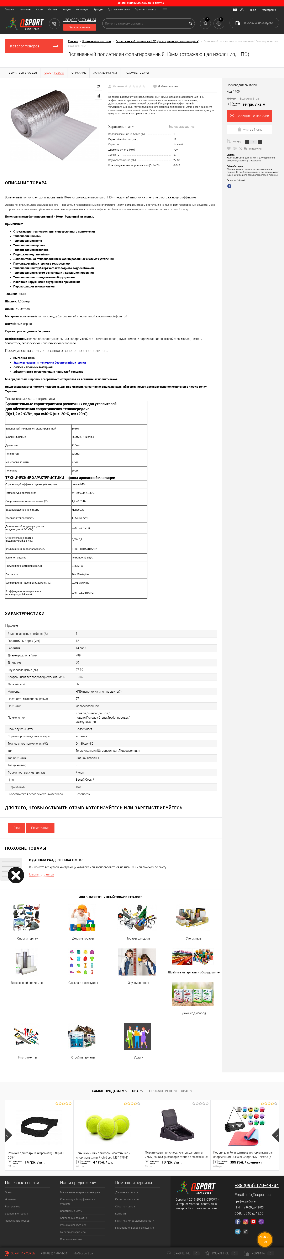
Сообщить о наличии (253, 116)
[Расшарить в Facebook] (230, 186)
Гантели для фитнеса (73, 1232)
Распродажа (12, 1206)
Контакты (25, 9)
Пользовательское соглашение (134, 1227)
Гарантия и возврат (146, 9)
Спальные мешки (71, 1239)
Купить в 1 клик (252, 129)
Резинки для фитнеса (73, 1225)
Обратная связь (125, 1206)
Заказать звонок (79, 27)
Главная (10, 9)
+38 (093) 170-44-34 (54, 1253)
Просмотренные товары (170, 1091)
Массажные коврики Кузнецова (80, 1192)
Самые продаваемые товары (117, 1091)
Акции (39, 9)
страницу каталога (76, 867)
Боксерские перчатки (73, 1217)
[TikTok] (245, 1231)
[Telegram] (238, 1231)
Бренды (98, 9)
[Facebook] (238, 1221)
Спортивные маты (71, 1210)
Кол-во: (237, 141)
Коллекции (82, 9)
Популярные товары (17, 1220)
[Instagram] (245, 1221)
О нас (8, 1192)
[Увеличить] (54, 125)
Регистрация (269, 9)
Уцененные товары (16, 1213)
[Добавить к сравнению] (98, 96)
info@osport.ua (258, 1194)
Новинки (10, 1199)
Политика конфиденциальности (134, 1220)
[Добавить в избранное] (98, 86)
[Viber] (261, 1221)
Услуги (67, 9)
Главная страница (41, 874)
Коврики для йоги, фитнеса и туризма (77, 1201)
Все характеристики (181, 126)
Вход (253, 9)
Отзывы (53, 9)
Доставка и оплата (119, 9)
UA (241, 9)
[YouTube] (253, 1221)
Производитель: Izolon (242, 85)
